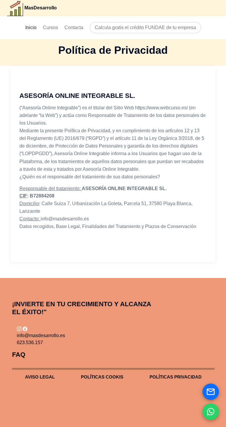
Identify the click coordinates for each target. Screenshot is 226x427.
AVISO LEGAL (40, 376)
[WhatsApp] (210, 411)
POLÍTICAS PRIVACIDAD (175, 376)
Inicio (30, 27)
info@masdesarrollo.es (41, 335)
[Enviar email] (210, 392)
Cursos (50, 27)
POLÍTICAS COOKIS (102, 376)
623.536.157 (30, 342)
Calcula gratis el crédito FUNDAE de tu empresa (145, 27)
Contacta (73, 27)
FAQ (18, 354)
